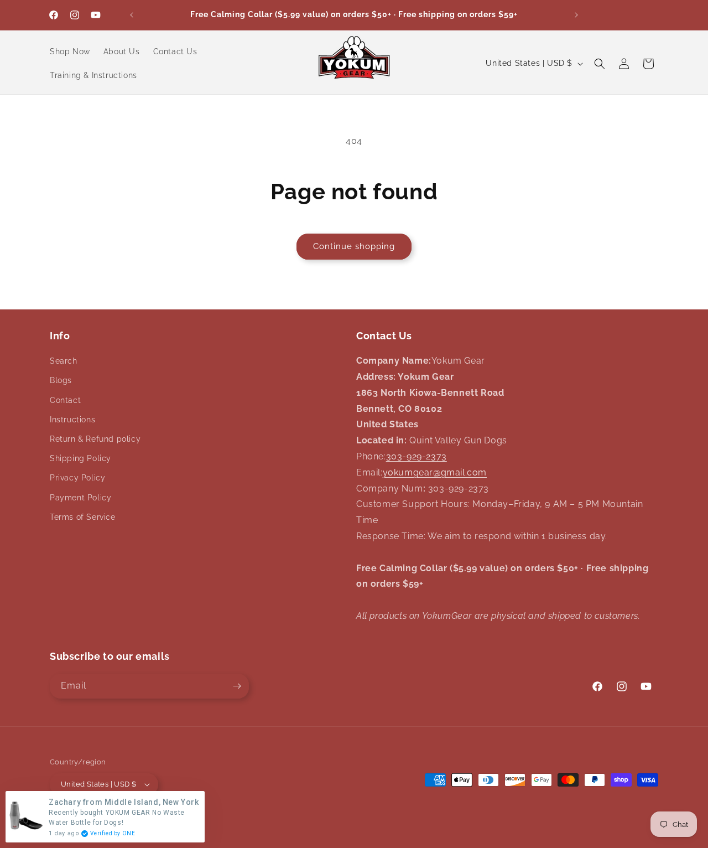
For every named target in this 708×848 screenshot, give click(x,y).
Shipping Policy (80, 458)
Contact (65, 400)
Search (63, 360)
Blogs (61, 380)
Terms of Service (83, 517)
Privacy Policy (77, 477)
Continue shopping (354, 246)
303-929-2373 (416, 456)
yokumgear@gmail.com (435, 472)
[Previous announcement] (131, 14)
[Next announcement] (576, 14)
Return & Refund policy (95, 439)
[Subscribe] (237, 686)
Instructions (72, 419)
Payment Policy (80, 497)
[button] (599, 63)
